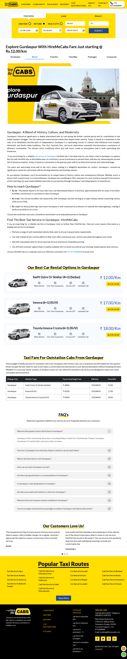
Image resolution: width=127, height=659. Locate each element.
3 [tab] (66, 554)
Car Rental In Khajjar (78, 580)
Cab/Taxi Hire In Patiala (112, 584)
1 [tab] (61, 554)
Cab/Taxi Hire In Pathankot (113, 580)
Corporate (39, 4)
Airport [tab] (98, 16)
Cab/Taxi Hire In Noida (111, 575)
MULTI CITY (53, 24)
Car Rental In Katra (78, 575)
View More (63, 598)
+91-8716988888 (74, 252)
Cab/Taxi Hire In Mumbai (112, 571)
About (35, 57)
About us (91, 4)
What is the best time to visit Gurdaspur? (34, 458)
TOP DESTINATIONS (78, 4)
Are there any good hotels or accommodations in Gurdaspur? (42, 475)
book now (113, 284)
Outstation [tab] (29, 16)
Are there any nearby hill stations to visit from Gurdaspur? (41, 492)
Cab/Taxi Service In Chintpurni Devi (46, 572)
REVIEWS (64, 4)
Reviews (47, 620)
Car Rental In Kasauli (78, 571)
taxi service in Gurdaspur (45, 156)
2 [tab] (64, 554)
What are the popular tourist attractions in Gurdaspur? (40, 431)
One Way (73, 57)
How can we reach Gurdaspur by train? (33, 467)
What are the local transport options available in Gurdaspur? (42, 500)
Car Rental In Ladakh (78, 584)
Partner (25, 4)
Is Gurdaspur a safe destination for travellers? (36, 483)
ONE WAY (23, 24)
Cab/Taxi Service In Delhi (49, 584)
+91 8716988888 (116, 4)
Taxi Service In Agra (15, 571)
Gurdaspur (15, 57)
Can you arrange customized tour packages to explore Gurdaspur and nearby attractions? (55, 508)
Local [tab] (63, 16)
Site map (47, 631)
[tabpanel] (34, 540)
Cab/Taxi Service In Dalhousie (46, 578)
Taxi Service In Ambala (16, 575)
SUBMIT (99, 30)
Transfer (54, 57)
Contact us (103, 4)
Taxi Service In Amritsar (16, 580)
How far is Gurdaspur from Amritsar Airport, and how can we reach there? (48, 450)
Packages (52, 4)
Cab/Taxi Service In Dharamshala (46, 589)
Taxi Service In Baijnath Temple (16, 585)
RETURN (38, 24)
